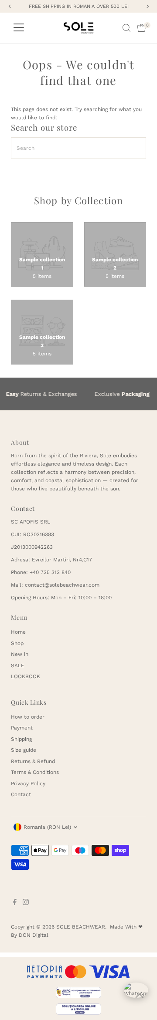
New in (19, 654)
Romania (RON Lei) (47, 827)
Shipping (21, 739)
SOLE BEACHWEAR (80, 927)
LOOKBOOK (25, 676)
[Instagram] (25, 903)
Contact (21, 794)
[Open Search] (126, 28)
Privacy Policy (28, 783)
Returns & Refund (33, 761)
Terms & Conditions (35, 772)
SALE (17, 665)
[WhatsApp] (136, 995)
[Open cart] (141, 28)
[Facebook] (15, 903)
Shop (17, 643)
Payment (22, 728)
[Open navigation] (19, 28)
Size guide (23, 750)
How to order (27, 717)
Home (18, 632)
